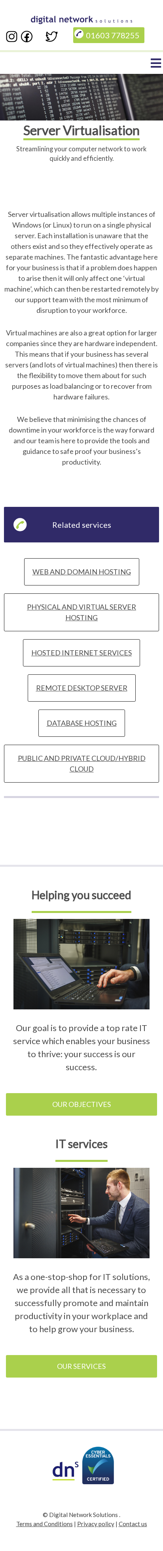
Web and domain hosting (81, 571)
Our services (81, 1366)
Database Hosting (82, 723)
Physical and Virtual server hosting (81, 612)
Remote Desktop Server (81, 687)
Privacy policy (95, 1523)
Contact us (133, 1523)
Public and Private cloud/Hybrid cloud (82, 763)
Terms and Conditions (44, 1523)
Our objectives (81, 1104)
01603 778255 (113, 35)
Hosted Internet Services (81, 652)
